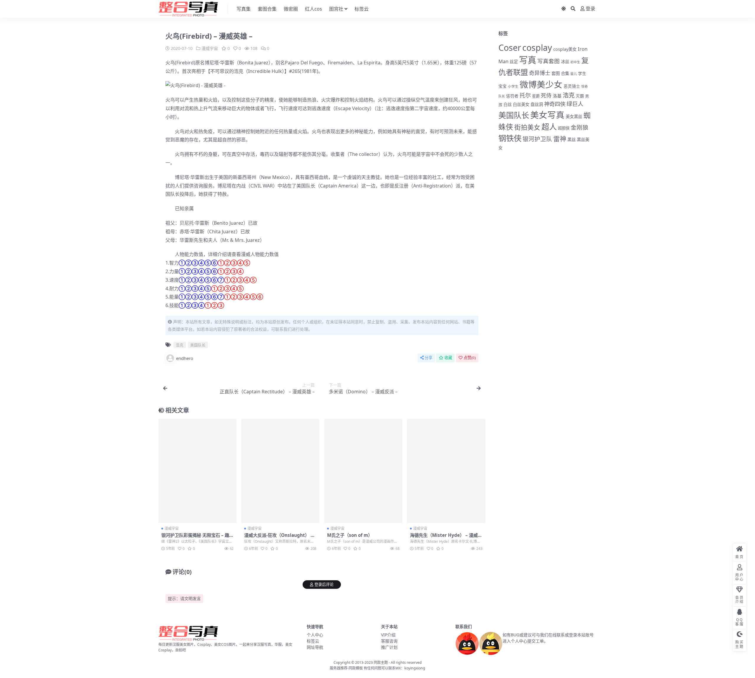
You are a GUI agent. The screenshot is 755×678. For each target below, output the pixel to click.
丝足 (514, 61)
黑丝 (571, 139)
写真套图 (548, 61)
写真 (527, 60)
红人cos (313, 9)
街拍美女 (527, 127)
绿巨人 (575, 104)
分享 (428, 358)
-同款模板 (355, 668)
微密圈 (291, 9)
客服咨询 (389, 641)
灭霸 (580, 96)
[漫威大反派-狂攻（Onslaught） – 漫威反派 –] (280, 471)
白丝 (507, 104)
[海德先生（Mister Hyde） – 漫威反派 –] (446, 471)
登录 (590, 8)
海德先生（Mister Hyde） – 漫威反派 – (446, 537)
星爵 (536, 96)
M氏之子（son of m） (349, 535)
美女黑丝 (574, 116)
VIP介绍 (388, 635)
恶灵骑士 (572, 86)
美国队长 (305, 185)
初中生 (575, 62)
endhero (184, 358)
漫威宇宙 (209, 48)
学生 (582, 73)
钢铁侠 (509, 138)
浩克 (238, 71)
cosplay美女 (565, 49)
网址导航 (315, 647)
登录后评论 (324, 584)
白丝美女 (521, 104)
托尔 (525, 95)
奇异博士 (539, 72)
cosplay (537, 47)
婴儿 (573, 73)
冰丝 (565, 61)
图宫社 (336, 9)
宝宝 (502, 86)
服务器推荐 (338, 668)
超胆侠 (563, 128)
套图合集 (267, 9)
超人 (549, 126)
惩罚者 (512, 96)
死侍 (546, 95)
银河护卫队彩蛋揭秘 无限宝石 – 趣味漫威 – (197, 537)
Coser (509, 47)
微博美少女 (541, 84)
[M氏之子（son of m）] (363, 471)
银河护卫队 (537, 139)
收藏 (448, 358)
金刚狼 (579, 127)
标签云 (361, 9)
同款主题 (381, 662)
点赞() (470, 358)
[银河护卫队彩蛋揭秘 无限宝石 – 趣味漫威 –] (197, 471)
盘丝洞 (537, 104)
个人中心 (315, 635)
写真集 (244, 9)
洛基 (557, 96)
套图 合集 (560, 73)
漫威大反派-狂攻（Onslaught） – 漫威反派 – (278, 537)
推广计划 (389, 647)
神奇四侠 (554, 103)
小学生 (513, 86)
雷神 (559, 138)
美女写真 (547, 114)
